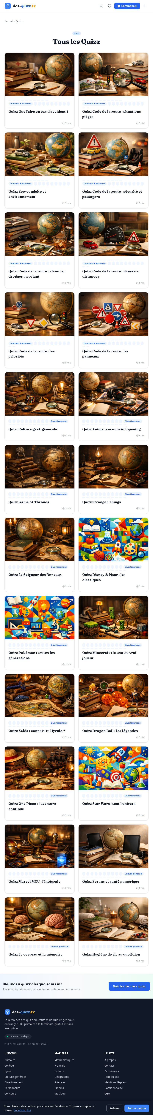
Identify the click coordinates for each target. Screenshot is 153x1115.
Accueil (8, 21)
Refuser (115, 1108)
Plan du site (111, 1076)
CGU (107, 1093)
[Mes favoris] (109, 6)
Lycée (7, 1071)
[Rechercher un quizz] (101, 6)
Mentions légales (115, 1082)
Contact (109, 1065)
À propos (110, 1060)
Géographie (61, 1076)
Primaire (9, 1060)
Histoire (59, 1071)
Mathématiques (64, 1060)
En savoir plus (22, 1110)
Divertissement (13, 1082)
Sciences (59, 1082)
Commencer (129, 6)
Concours (10, 1093)
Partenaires (111, 1071)
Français (59, 1065)
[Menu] (145, 6)
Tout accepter (136, 1108)
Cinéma (59, 1088)
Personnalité (12, 1088)
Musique (59, 1093)
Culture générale (15, 1076)
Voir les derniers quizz (129, 986)
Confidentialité (113, 1088)
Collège (9, 1065)
